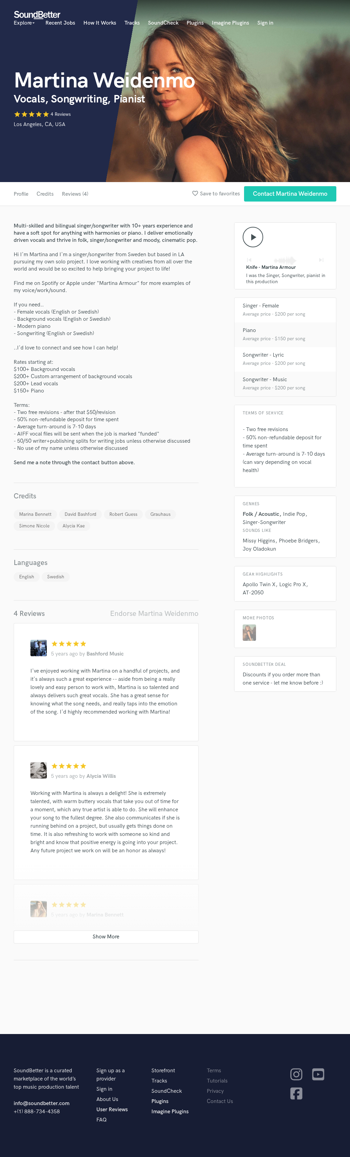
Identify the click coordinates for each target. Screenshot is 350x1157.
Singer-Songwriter (264, 522)
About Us (107, 1099)
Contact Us (220, 1101)
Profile (21, 194)
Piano (249, 330)
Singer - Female (261, 306)
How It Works (99, 23)
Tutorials (217, 1081)
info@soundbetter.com (41, 1103)
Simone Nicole (34, 526)
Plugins (195, 23)
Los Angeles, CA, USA (39, 124)
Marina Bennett (35, 514)
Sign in (265, 23)
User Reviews (112, 1109)
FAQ (101, 1120)
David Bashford (80, 514)
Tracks (132, 23)
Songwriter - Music (265, 379)
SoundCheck (163, 23)
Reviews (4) (75, 194)
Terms (214, 1071)
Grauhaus (160, 514)
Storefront (163, 1071)
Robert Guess (123, 514)
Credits (45, 194)
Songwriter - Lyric (263, 355)
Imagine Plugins (230, 23)
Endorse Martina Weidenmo (154, 613)
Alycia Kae (74, 526)
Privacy (215, 1091)
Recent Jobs (60, 23)
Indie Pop (294, 514)
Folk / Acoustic (261, 514)
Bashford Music (105, 654)
